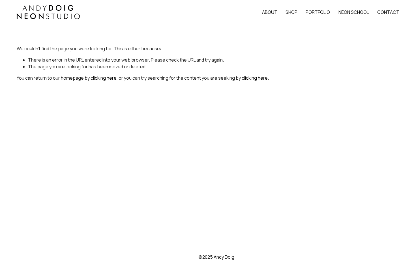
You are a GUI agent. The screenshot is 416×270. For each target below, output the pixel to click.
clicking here (104, 78)
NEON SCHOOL (353, 12)
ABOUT (269, 12)
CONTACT (388, 12)
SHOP (291, 12)
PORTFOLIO (318, 12)
